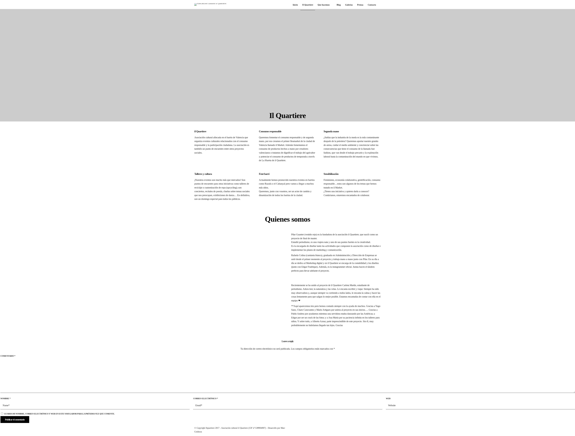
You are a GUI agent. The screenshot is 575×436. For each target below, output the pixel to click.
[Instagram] (369, 427)
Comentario (7, 356)
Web (388, 398)
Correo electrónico (205, 398)
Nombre (5, 398)
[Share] (380, 5)
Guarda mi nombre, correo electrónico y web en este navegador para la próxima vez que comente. (59, 414)
